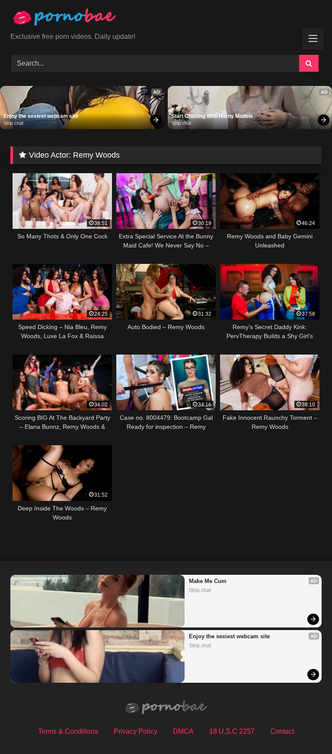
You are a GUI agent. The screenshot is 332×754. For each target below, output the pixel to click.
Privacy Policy (135, 731)
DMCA (183, 731)
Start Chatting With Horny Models (212, 116)
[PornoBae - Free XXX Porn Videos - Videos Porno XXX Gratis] (166, 19)
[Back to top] (305, 728)
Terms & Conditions (68, 731)
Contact (282, 731)
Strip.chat (13, 123)
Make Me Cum (208, 581)
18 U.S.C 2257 (232, 731)
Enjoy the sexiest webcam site (40, 116)
